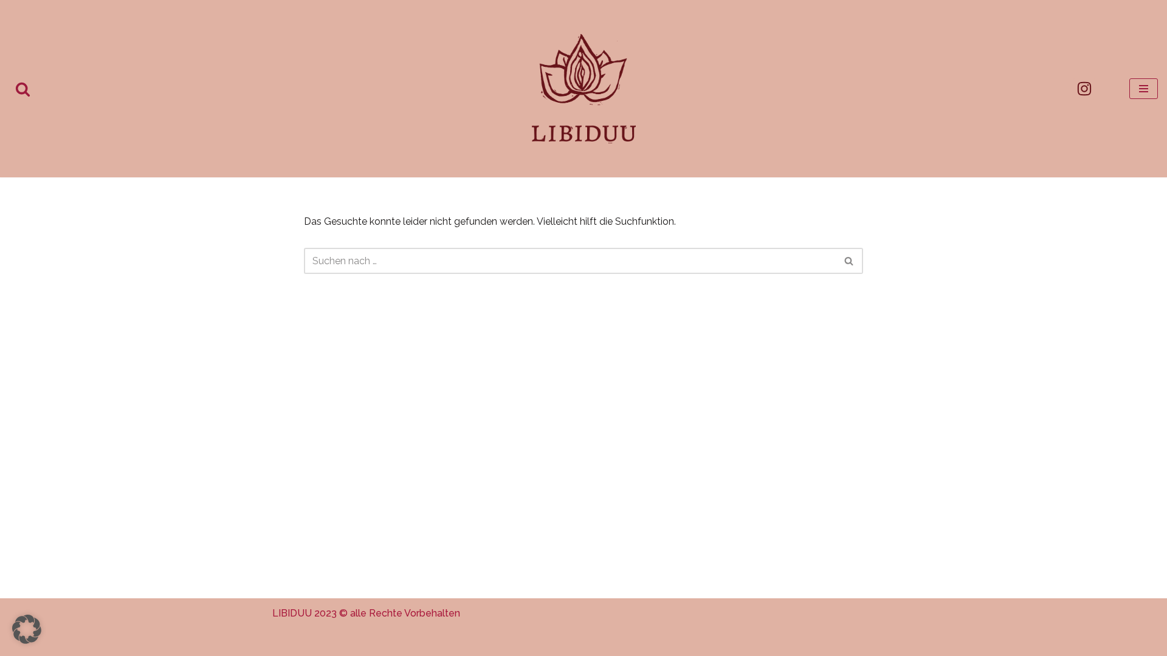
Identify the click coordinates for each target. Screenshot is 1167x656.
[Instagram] (1084, 89)
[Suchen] (22, 89)
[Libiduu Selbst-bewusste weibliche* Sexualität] (584, 88)
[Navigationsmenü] (1143, 88)
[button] (26, 629)
